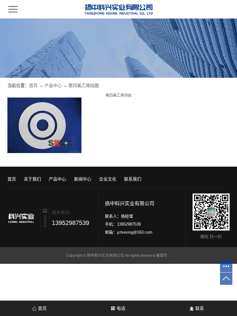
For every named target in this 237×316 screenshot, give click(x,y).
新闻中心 (82, 179)
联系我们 (132, 179)
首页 (33, 85)
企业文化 (107, 179)
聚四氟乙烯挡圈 (84, 85)
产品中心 (53, 85)
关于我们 (32, 179)
